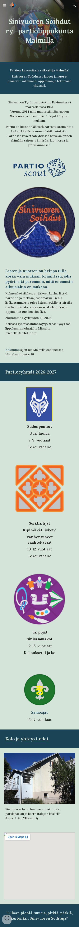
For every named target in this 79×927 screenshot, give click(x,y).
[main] (39, 31)
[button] (4, 5)
